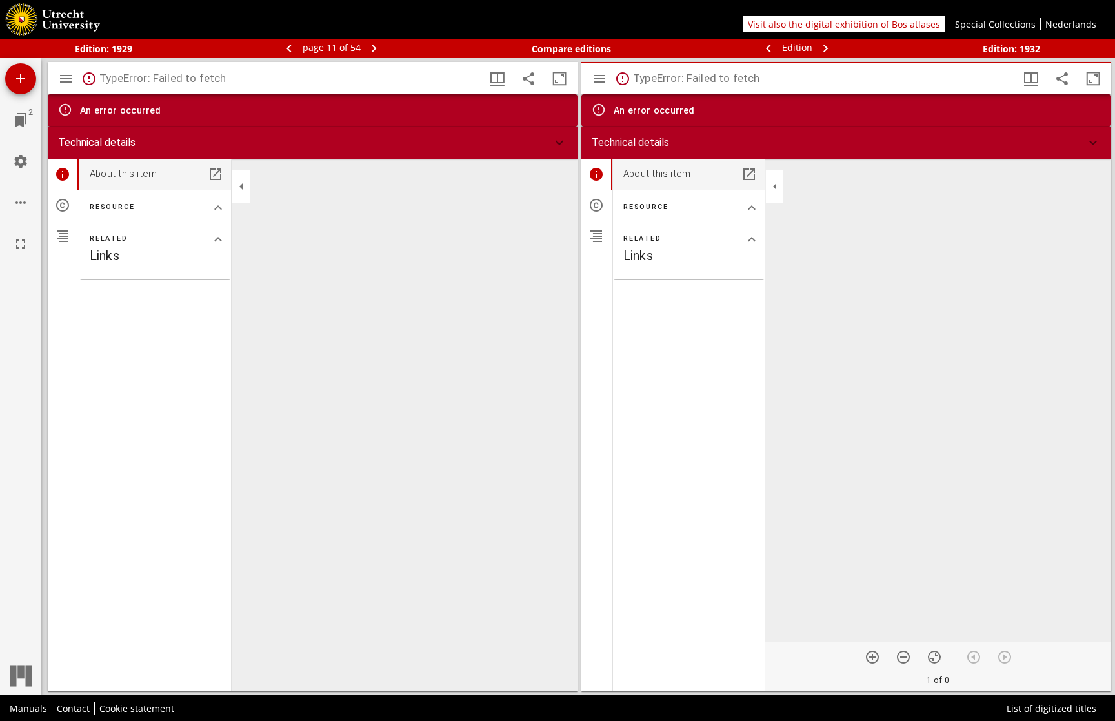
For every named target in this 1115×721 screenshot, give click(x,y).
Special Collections (995, 24)
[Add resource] (20, 78)
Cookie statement (136, 708)
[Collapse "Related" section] (218, 239)
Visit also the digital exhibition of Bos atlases (844, 24)
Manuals (28, 708)
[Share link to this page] (528, 78)
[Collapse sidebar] (241, 186)
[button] (313, 143)
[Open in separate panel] (215, 174)
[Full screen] (20, 243)
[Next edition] (826, 47)
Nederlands (1070, 24)
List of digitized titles (1051, 708)
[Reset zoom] (934, 657)
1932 (1030, 49)
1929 (122, 49)
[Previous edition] (770, 47)
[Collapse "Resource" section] (218, 208)
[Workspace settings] (20, 161)
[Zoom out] (903, 657)
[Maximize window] (559, 78)
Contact (73, 708)
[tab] (63, 174)
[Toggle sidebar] (65, 78)
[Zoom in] (872, 657)
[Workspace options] (20, 202)
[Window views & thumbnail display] (497, 78)
